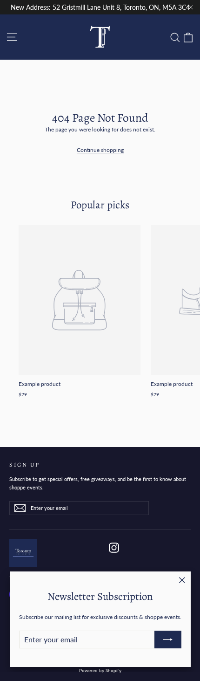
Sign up (24, 464)
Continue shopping (100, 149)
